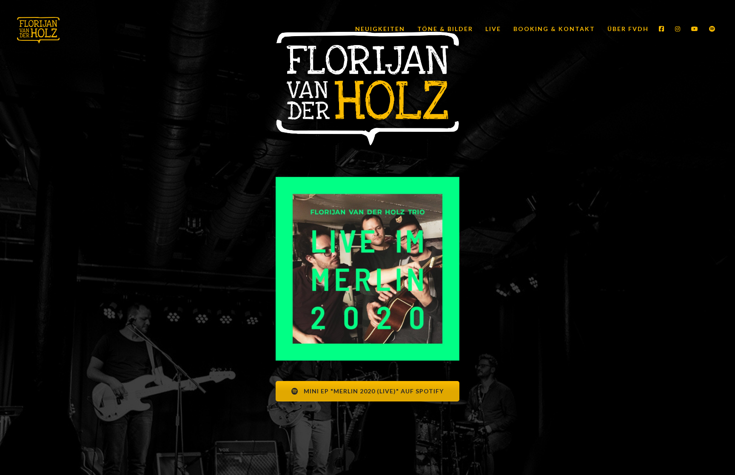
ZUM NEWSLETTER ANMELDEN (372, 450)
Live (492, 28)
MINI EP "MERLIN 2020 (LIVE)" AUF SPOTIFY (373, 391)
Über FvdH (627, 28)
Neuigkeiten (379, 28)
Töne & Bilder (444, 28)
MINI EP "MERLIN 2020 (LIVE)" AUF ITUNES (373, 420)
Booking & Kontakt (553, 28)
